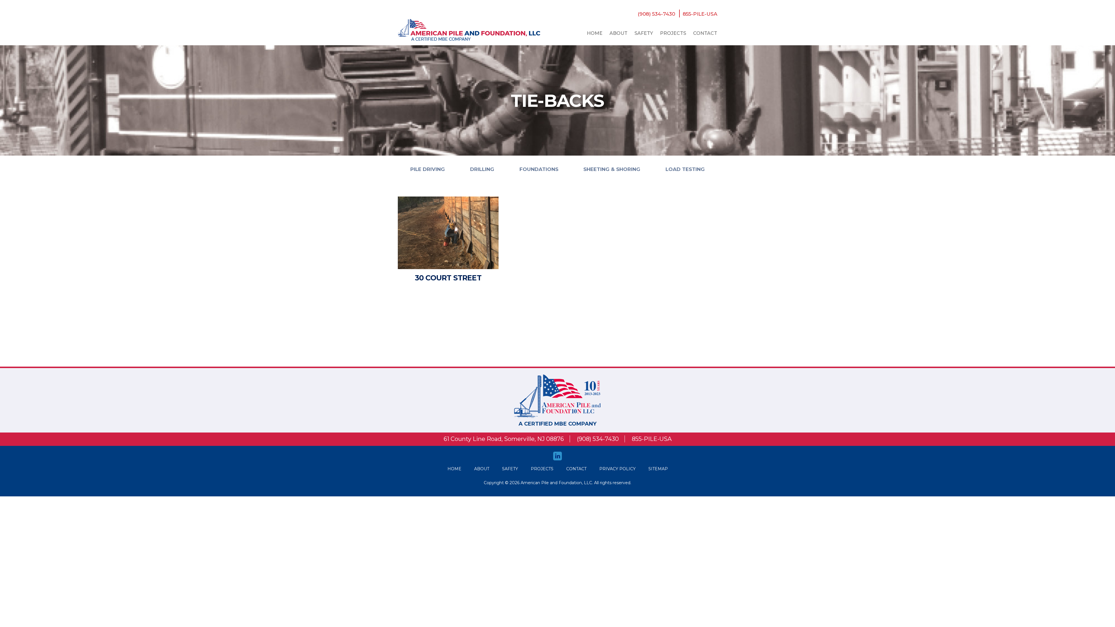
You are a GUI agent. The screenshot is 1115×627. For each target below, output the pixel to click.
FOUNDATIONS (538, 169)
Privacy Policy (617, 468)
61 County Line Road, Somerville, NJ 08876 (504, 438)
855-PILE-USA (700, 14)
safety (643, 33)
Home (595, 33)
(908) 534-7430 (656, 14)
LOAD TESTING (685, 169)
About (618, 33)
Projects (673, 33)
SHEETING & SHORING (611, 169)
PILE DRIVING (427, 169)
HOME (454, 468)
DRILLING (482, 169)
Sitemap (658, 468)
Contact (705, 33)
